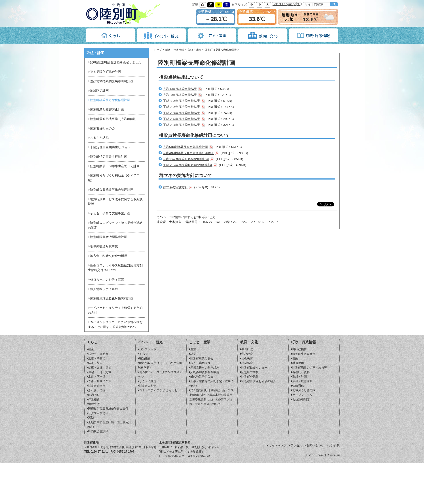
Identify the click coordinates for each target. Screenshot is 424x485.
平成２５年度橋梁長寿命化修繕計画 (187, 165)
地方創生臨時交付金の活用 (108, 256)
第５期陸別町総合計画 (105, 71)
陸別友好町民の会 (102, 128)
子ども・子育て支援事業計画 (110, 213)
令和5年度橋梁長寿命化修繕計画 (185, 147)
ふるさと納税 (99, 137)
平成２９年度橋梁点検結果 (181, 107)
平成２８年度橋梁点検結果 (181, 113)
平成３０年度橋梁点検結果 (181, 101)
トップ (158, 50)
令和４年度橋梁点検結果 (180, 89)
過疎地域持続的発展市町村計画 (111, 81)
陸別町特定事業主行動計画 (108, 156)
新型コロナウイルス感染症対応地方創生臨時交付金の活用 (115, 268)
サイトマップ (277, 445)
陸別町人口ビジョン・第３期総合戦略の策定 (115, 225)
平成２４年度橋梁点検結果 (181, 119)
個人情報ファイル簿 (104, 289)
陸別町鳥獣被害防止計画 (107, 109)
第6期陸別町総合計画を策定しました (115, 62)
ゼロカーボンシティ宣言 (107, 279)
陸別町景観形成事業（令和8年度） (114, 119)
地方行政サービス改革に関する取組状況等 (115, 202)
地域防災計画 (99, 90)
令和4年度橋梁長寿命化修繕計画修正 (188, 153)
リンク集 (334, 445)
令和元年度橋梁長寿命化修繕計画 (186, 159)
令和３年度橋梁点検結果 (180, 95)
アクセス (296, 445)
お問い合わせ (315, 445)
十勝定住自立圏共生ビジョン (110, 147)
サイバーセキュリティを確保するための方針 (115, 310)
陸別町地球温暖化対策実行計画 (111, 298)
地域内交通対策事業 (104, 246)
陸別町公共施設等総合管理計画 (111, 189)
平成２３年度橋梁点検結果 (181, 125)
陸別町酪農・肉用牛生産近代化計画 (115, 166)
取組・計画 (194, 50)
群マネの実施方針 (175, 187)
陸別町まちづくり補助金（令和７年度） (114, 178)
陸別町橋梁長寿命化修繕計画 (222, 50)
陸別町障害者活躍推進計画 (108, 237)
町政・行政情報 (174, 50)
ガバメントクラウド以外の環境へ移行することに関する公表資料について (115, 324)
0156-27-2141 (99, 451)
